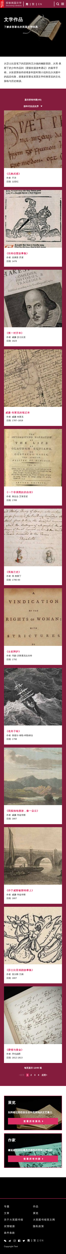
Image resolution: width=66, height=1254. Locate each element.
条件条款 (9, 1232)
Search (57, 4)
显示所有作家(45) (33, 99)
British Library (2, 4)
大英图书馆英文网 (44, 1219)
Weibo (10, 1241)
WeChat (5, 1241)
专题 (7, 1206)
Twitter (24, 1241)
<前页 (21, 1075)
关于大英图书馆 (13, 1219)
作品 (36, 1206)
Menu (62, 4)
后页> (44, 1075)
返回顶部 (33, 1190)
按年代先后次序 (31, 106)
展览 (36, 1213)
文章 (7, 1213)
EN (40, 4)
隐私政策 (38, 1226)
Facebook (19, 1241)
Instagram (15, 1241)
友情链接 (9, 1226)
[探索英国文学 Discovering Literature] (14, 4)
